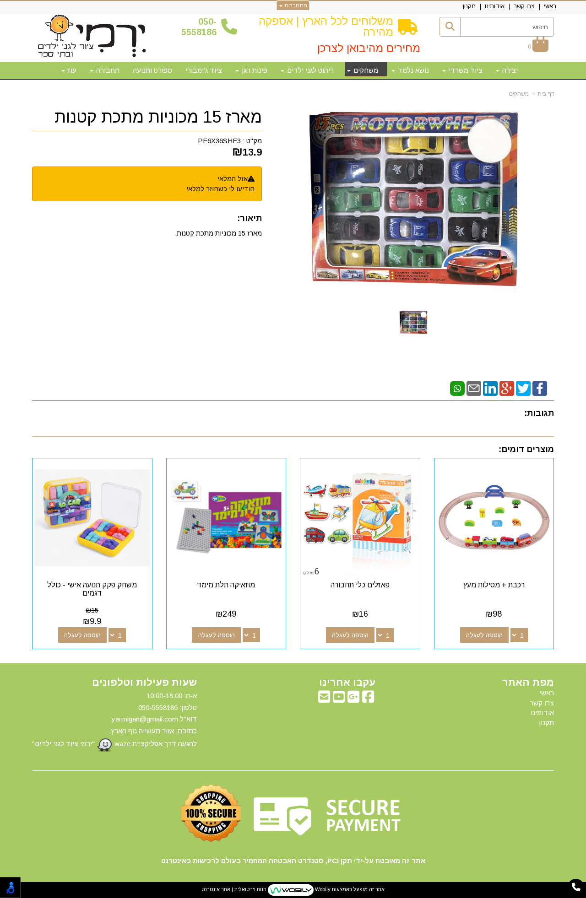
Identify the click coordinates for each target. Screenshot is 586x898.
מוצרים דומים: (526, 449)
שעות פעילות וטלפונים (144, 682)
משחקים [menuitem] (365, 70)
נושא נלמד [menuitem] (412, 70)
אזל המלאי (232, 179)
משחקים (519, 94)
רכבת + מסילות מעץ (494, 585)
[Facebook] (539, 388)
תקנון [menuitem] (469, 6)
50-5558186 (199, 26)
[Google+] (506, 388)
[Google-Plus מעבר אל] (353, 699)
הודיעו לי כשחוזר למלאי (220, 189)
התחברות (295, 5)
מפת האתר (528, 682)
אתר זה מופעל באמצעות (293, 890)
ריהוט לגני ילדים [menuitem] (309, 70)
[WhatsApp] (457, 388)
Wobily (322, 890)
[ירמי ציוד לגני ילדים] (92, 36)
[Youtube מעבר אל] (339, 699)
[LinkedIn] (490, 388)
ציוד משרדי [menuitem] (465, 70)
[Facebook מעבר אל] (368, 699)
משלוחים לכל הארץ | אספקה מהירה (326, 26)
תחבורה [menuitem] (106, 70)
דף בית (545, 94)
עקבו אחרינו (347, 682)
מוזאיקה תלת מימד (226, 585)
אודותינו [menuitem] (495, 6)
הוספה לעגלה (484, 635)
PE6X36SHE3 (219, 141)
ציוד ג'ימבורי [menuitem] (203, 70)
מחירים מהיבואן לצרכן (368, 48)
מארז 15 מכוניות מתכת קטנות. (218, 233)
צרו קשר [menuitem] (524, 6)
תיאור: (249, 218)
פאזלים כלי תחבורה (360, 585)
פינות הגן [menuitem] (253, 70)
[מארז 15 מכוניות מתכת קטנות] (413, 323)
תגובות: (539, 413)
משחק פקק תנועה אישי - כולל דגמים (92, 589)
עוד (71, 70)
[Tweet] (523, 388)
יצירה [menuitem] (509, 70)
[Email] (474, 388)
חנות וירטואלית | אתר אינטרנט (233, 890)
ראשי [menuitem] (550, 6)
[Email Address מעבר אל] (324, 699)
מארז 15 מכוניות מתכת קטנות (158, 117)
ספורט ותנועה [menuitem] (152, 70)
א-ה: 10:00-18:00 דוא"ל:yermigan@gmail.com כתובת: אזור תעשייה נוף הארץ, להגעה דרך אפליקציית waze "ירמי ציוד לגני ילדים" (114, 719)
